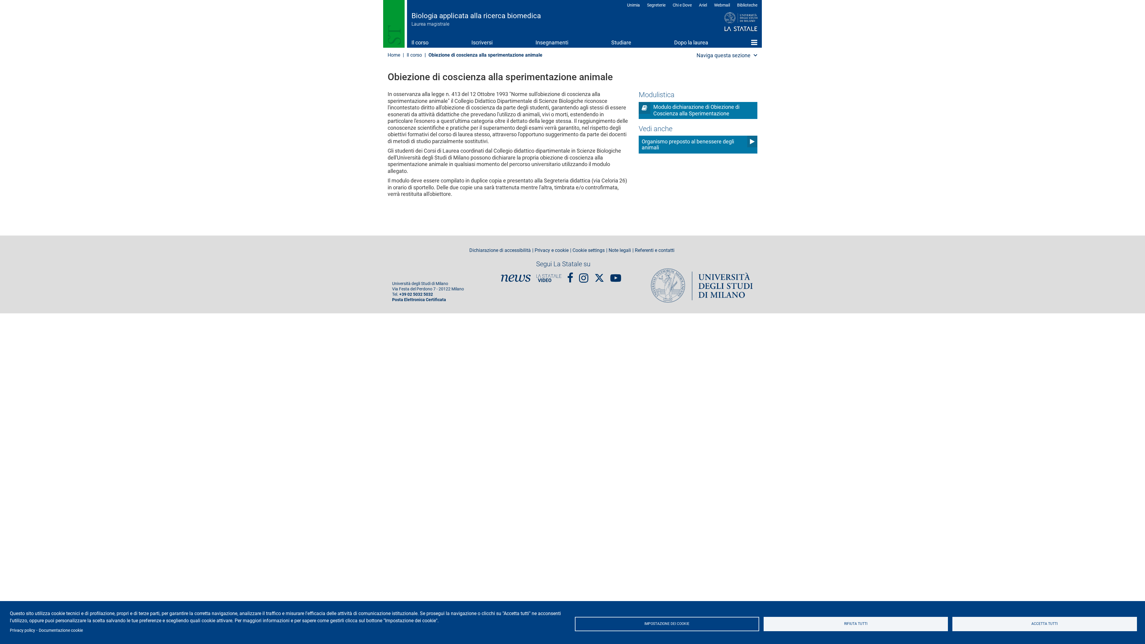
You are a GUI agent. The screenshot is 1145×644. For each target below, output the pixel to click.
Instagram (583, 275)
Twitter (599, 275)
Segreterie (656, 5)
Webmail (722, 5)
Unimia (633, 5)
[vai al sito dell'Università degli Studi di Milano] (729, 22)
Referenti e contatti (654, 250)
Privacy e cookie (552, 250)
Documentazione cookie (61, 630)
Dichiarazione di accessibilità (500, 250)
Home (754, 42)
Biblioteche (747, 5)
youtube (615, 275)
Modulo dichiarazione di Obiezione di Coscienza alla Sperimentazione (696, 110)
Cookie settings (588, 250)
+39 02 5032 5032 (416, 294)
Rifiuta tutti (855, 624)
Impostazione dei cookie (666, 624)
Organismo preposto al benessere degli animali (688, 144)
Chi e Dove (682, 5)
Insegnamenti (552, 42)
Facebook (570, 275)
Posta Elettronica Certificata (419, 299)
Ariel (703, 5)
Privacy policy (22, 630)
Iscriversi (482, 42)
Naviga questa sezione (724, 55)
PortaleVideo (548, 278)
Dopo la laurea (691, 42)
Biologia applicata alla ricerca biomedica (476, 16)
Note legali (620, 250)
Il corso (419, 42)
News (516, 278)
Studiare (621, 42)
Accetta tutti (1044, 624)
